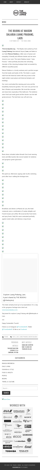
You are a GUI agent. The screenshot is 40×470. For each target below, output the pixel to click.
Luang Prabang (23, 337)
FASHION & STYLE (8, 369)
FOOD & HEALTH (7, 372)
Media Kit (26, 2)
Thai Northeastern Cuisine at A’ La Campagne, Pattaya (12, 350)
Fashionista (16, 467)
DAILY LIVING (6, 366)
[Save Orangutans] (6, 399)
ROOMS (6, 337)
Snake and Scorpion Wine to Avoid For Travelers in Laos (27, 347)
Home (5, 2)
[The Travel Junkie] (20, 13)
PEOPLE (4, 375)
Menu (4, 22)
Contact (18, 2)
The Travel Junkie (26, 41)
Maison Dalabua (33, 337)
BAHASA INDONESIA (8, 363)
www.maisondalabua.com (9, 310)
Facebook (24, 329)
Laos (17, 337)
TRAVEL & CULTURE (8, 382)
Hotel (14, 337)
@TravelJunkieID (22, 327)
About (11, 2)
